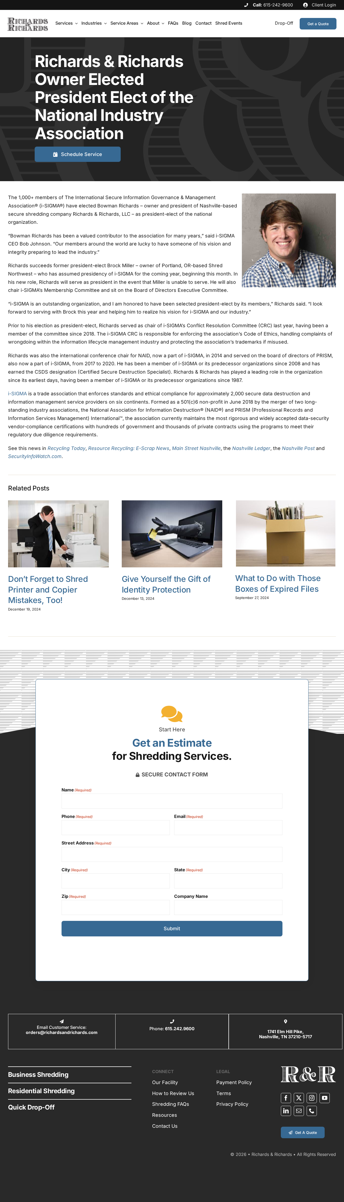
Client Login (323, 5)
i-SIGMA (17, 393)
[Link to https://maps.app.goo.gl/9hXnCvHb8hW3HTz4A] (285, 1021)
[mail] (299, 1111)
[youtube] (325, 1098)
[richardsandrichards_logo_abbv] (308, 1068)
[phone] (312, 1111)
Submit (172, 928)
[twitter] (299, 1098)
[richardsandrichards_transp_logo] (28, 20)
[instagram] (312, 1098)
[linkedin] (286, 1111)
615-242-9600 (278, 5)
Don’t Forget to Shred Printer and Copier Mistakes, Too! (48, 589)
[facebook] (286, 1098)
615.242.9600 (180, 1028)
